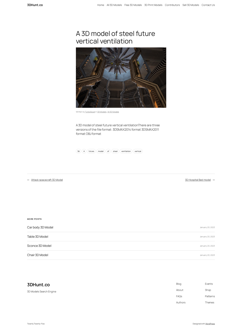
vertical (138, 151)
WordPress (210, 323)
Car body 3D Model (40, 227)
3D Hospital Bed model (198, 179)
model (100, 151)
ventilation (126, 151)
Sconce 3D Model (39, 246)
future (91, 151)
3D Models (101, 111)
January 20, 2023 (207, 227)
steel (115, 151)
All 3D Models (113, 111)
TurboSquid (90, 111)
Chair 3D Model (37, 255)
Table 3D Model (37, 236)
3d (78, 151)
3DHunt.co (35, 5)
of (108, 151)
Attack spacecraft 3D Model (47, 179)
